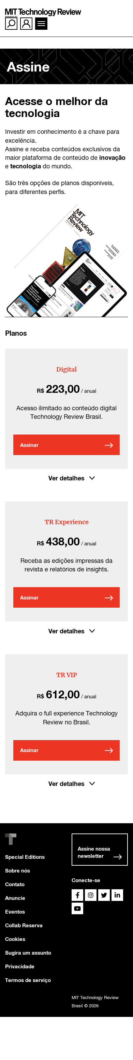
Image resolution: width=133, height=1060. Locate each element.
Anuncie (15, 898)
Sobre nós (17, 870)
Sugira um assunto (28, 952)
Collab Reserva (24, 925)
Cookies (15, 939)
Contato (15, 884)
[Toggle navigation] (41, 23)
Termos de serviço (28, 980)
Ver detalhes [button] (66, 478)
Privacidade (19, 966)
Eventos (15, 911)
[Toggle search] (11, 23)
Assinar (29, 445)
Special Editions (25, 857)
